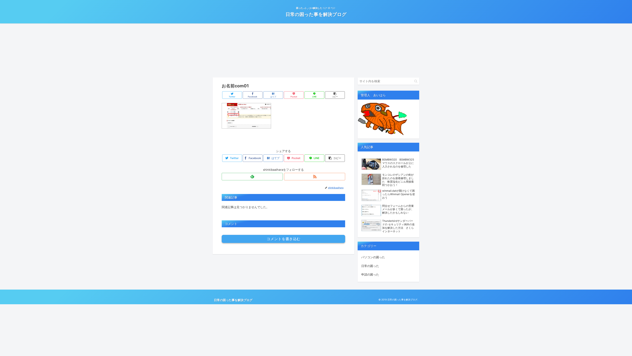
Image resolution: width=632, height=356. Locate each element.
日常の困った (370, 266)
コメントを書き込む (283, 239)
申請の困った (370, 274)
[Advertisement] (316, 50)
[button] (416, 81)
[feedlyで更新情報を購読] (252, 176)
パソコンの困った (373, 257)
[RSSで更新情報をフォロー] (314, 176)
